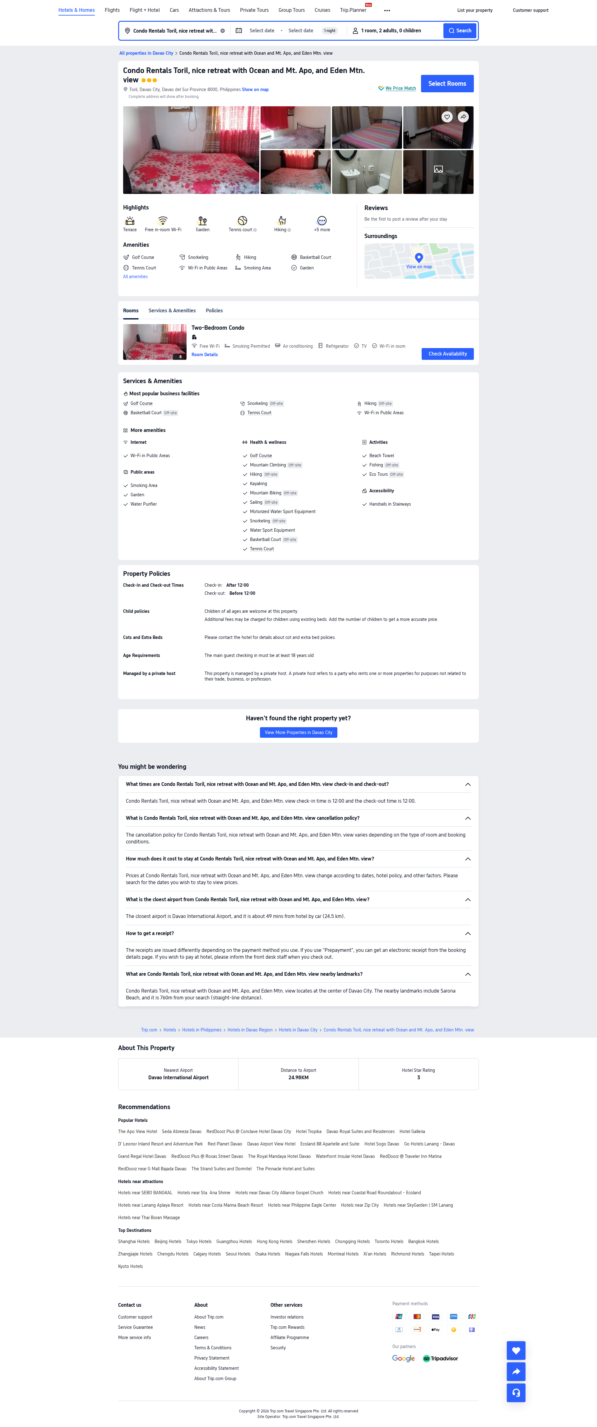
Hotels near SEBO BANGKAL (145, 1192)
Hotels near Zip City (360, 1205)
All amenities (135, 276)
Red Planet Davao (225, 1143)
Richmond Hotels (407, 1253)
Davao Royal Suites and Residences (360, 1131)
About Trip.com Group (215, 1378)
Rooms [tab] (131, 311)
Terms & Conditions (212, 1347)
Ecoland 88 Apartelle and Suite (329, 1143)
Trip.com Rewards (287, 1327)
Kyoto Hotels (130, 1266)
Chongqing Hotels (352, 1241)
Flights (112, 10)
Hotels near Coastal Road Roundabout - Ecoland (374, 1192)
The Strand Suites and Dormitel (222, 1168)
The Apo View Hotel (137, 1131)
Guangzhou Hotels (234, 1241)
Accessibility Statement (216, 1368)
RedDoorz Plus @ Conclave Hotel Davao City (248, 1131)
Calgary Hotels (207, 1253)
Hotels (170, 1029)
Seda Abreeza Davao (181, 1131)
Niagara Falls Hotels (304, 1253)
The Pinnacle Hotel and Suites (286, 1168)
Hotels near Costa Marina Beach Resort (225, 1205)
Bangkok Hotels (423, 1241)
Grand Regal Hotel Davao (142, 1156)
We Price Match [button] (401, 88)
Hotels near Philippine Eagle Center (302, 1205)
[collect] (516, 1350)
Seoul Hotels (238, 1253)
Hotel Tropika (309, 1131)
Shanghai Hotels (134, 1241)
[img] (191, 150)
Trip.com (149, 1029)
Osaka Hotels (267, 1253)
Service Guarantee (135, 1327)
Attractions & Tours (209, 10)
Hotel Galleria (412, 1131)
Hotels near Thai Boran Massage (149, 1217)
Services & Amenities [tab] (172, 311)
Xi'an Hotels (374, 1253)
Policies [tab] (214, 311)
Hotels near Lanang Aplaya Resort (150, 1205)
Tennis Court (259, 412)
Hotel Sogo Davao (381, 1143)
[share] (516, 1371)
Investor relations (287, 1317)
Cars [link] (174, 10)
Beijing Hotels (168, 1241)
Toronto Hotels (389, 1241)
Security (278, 1347)
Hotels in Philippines (201, 1029)
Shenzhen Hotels (313, 1241)
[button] (387, 10)
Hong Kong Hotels (274, 1241)
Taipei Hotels (441, 1253)
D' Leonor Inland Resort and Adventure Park (160, 1143)
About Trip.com (209, 1317)
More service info (134, 1337)
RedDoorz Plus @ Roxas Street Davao (207, 1156)
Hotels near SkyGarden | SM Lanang (418, 1205)
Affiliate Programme (290, 1337)
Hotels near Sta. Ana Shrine (204, 1192)
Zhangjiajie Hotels (135, 1253)
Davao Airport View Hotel (271, 1143)
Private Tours (254, 10)
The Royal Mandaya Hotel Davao (279, 1156)
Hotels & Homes (76, 10)
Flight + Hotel (145, 10)
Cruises (322, 10)
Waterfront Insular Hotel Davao (345, 1156)
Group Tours (292, 10)
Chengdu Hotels (172, 1253)
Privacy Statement (211, 1358)
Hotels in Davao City (298, 1029)
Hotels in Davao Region (250, 1029)
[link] (475, 10)
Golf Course (142, 403)
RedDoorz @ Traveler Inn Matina (411, 1156)
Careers (201, 1337)
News (199, 1327)
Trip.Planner (353, 10)
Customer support (135, 1317)
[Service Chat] (516, 1392)
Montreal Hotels (343, 1253)
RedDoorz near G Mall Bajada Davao (152, 1168)
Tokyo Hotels (198, 1241)
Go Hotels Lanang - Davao (429, 1143)
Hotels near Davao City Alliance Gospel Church (279, 1192)
